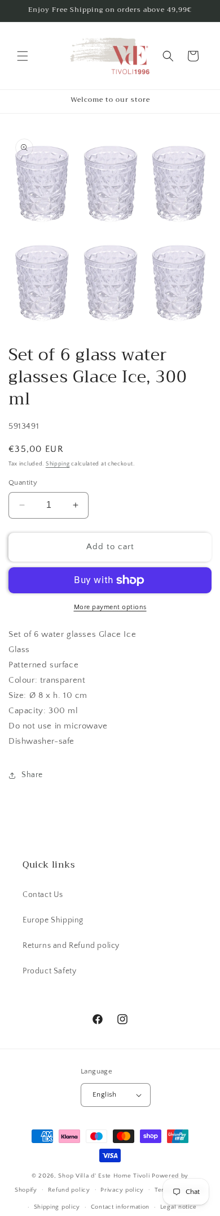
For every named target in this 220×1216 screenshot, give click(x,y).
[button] (22, 56)
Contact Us (43, 894)
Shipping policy (57, 1207)
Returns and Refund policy (71, 945)
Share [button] (32, 774)
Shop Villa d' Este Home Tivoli (105, 1175)
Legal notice (178, 1207)
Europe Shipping (53, 920)
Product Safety (49, 971)
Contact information (120, 1207)
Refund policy (69, 1190)
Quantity (22, 482)
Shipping (58, 464)
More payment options (110, 607)
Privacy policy (122, 1190)
